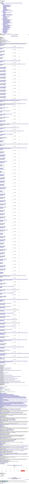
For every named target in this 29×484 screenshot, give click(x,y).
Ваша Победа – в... (2, 350)
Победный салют (2, 181)
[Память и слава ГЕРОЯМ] (3, 161)
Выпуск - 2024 (2, 371)
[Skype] (7, 481)
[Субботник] (1, 57)
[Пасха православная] (3, 200)
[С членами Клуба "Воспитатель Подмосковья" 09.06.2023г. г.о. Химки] (9, 127)
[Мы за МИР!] (2, 151)
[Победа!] (1, 164)
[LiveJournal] (4, 481)
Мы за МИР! (1, 152)
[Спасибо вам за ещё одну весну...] (4, 336)
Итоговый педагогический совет (4, 372)
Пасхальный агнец (2, 194)
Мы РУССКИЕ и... (2, 358)
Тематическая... (2, 310)
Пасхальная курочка (2, 266)
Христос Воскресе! (2, 256)
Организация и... (2, 64)
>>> (26, 459)
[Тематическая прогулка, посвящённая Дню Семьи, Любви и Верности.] (9, 309)
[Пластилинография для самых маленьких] (5, 303)
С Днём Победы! (2, 51)
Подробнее (7, 411)
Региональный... (2, 61)
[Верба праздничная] (3, 216)
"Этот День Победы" (4, 393)
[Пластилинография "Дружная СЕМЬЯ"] (5, 306)
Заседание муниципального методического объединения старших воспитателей (10, 376)
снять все (28, 479)
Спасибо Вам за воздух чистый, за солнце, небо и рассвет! (14, 465)
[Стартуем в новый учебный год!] (4, 117)
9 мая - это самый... (2, 354)
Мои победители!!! (2, 443)
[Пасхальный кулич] (2, 197)
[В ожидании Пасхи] (3, 236)
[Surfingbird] (5, 481)
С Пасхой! (1, 233)
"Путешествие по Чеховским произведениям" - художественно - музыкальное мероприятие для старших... (13, 407)
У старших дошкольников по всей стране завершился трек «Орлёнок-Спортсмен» (10, 370)
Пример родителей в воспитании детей (5, 460)
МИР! (1, 171)
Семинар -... (1, 293)
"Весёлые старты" (2, 458)
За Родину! (1, 168)
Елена (1, 409)
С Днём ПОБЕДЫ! (2, 158)
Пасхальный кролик (2, 240)
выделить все (26, 479)
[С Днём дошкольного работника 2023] (5, 110)
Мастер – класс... (2, 280)
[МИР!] (1, 171)
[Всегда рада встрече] (3, 120)
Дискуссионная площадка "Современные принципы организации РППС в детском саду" (11, 412)
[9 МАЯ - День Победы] (3, 187)
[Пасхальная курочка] (3, 265)
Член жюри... (1, 276)
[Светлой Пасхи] (2, 54)
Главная (1, 34)
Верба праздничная (2, 217)
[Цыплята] (1, 262)
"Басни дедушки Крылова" (5, 400)
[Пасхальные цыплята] (3, 203)
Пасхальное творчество (10, 34)
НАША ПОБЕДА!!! (2, 155)
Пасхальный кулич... (2, 230)
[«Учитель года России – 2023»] (4, 107)
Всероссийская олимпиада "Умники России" (6, 437)
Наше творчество (2, 304)
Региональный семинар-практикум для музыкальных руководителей (9, 378)
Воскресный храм (2, 246)
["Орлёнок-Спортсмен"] (3, 67)
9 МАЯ (1, 191)
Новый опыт (1, 141)
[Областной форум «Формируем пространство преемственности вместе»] (9, 289)
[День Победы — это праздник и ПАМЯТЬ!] (6, 329)
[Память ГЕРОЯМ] (2, 177)
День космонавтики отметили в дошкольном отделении (7, 377)
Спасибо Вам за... (2, 326)
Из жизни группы (2, 314)
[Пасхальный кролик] (3, 239)
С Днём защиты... (2, 134)
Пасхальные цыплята (2, 204)
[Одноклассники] (1, 481)
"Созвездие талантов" (3, 416)
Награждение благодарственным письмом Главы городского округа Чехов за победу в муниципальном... (13, 424)
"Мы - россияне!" (2, 366)
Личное (1, 45)
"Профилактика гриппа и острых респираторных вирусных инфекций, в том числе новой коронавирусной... (14, 449)
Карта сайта (1, 483)
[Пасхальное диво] (2, 223)
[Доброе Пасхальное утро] (3, 249)
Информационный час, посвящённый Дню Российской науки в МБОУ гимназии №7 (13, 403)
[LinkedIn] (3, 481)
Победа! (1, 165)
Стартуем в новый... (2, 114)
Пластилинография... (2, 323)
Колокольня (1, 272)
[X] (2, 481)
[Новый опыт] (2, 140)
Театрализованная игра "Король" (4, 462)
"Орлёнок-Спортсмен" (3, 74)
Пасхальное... (1, 195)
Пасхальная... (1, 220)
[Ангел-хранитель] (2, 252)
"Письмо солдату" (2, 426)
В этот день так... (2, 333)
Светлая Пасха (2, 243)
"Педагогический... (2, 283)
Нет (1, 476)
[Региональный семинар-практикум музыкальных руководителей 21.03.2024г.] (10, 60)
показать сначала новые (11, 391)
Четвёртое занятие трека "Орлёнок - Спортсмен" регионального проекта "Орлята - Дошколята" (14, 397)
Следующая (16, 36)
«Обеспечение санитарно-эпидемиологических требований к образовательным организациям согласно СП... (14, 446)
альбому (4, 39)
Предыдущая (12, 36)
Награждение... (2, 131)
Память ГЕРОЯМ (2, 178)
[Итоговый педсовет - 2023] (3, 137)
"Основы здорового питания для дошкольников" (6, 451)
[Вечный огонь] (2, 174)
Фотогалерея (4, 34)
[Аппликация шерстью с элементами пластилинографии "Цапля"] (8, 319)
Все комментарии (2, 463)
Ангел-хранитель (16, 34)
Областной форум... (2, 290)
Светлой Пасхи (2, 54)
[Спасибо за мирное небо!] (3, 343)
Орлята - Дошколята (2, 68)
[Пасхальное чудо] (2, 210)
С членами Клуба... (2, 128)
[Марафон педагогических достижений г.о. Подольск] (7, 286)
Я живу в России (2, 159)
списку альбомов (5, 40)
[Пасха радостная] (2, 213)
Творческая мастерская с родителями (5, 433)
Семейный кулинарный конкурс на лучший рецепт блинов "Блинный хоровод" (10, 409)
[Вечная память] (2, 184)
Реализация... (1, 48)
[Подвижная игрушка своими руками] (5, 316)
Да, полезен (2, 474)
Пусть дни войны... (2, 362)
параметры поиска (2, 387)
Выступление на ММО (3, 296)
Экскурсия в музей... (2, 313)
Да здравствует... (2, 347)
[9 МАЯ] (1, 190)
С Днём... (1, 111)
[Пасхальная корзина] (3, 226)
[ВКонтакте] (0, 481)
